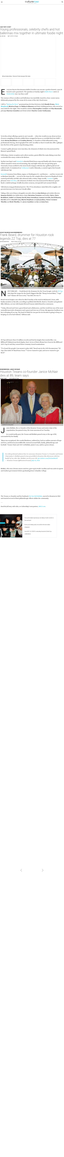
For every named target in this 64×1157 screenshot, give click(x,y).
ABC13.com (41, 506)
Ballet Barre (49, 92)
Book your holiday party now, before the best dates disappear (37, 526)
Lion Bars (14, 181)
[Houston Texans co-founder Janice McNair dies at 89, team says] (32, 402)
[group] (6, 82)
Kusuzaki (4, 174)
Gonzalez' (19, 161)
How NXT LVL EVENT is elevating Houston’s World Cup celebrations (38, 533)
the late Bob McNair (35, 496)
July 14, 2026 (35, 460)
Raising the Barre (12, 104)
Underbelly (10, 94)
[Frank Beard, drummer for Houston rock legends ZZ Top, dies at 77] (32, 265)
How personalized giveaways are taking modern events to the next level (39, 519)
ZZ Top (60, 291)
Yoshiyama (25, 168)
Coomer (50, 178)
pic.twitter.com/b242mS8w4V (48, 458)
